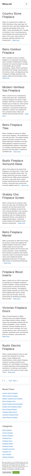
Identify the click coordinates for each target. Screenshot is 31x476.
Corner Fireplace (7, 433)
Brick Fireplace (7, 430)
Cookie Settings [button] (7, 472)
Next (15, 380)
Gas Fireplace (6, 454)
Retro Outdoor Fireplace (11, 51)
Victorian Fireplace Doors (10, 415)
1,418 (10, 380)
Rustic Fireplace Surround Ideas (12, 162)
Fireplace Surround (8, 449)
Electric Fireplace (7, 435)
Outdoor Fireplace (8, 457)
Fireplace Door (7, 438)
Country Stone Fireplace (11, 15)
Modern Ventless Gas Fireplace (13, 88)
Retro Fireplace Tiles (8, 401)
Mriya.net (7, 4)
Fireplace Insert (7, 441)
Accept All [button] (16, 472)
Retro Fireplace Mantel (9, 409)
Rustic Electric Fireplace (11, 347)
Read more (15, 40)
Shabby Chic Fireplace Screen (13, 196)
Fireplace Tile (6, 451)
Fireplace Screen (7, 446)
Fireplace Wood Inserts (9, 412)
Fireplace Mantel (7, 443)
